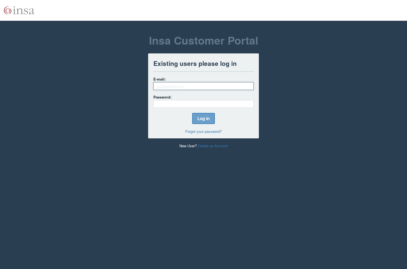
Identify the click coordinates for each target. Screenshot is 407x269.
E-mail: (159, 79)
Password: (162, 97)
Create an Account (213, 145)
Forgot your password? (203, 131)
